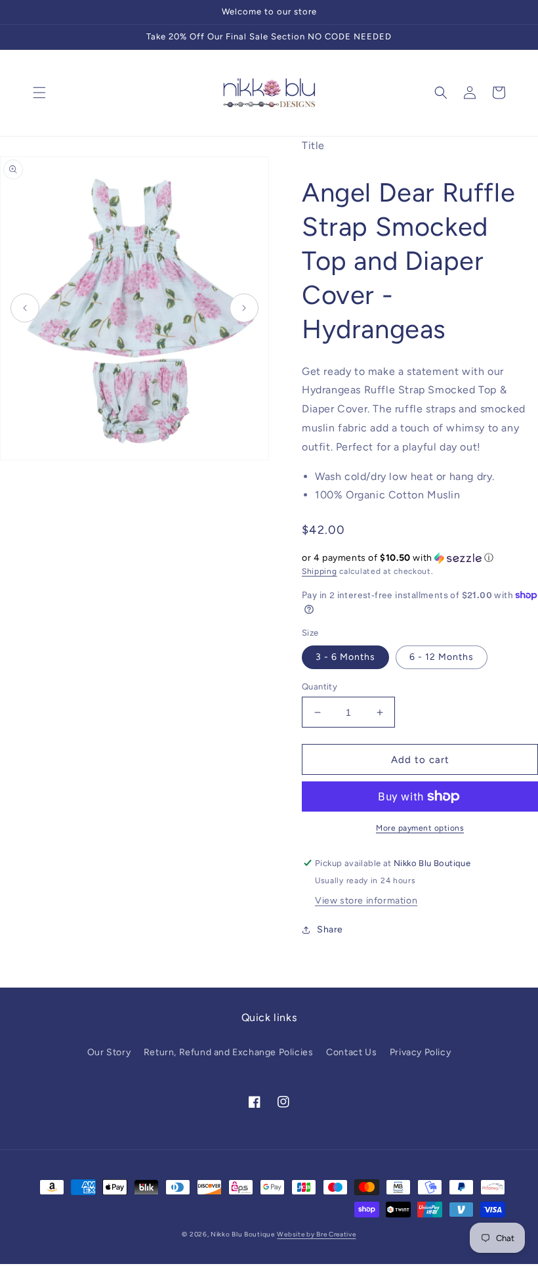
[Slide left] (24, 308)
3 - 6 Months (345, 657)
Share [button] (330, 929)
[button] (39, 92)
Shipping (319, 571)
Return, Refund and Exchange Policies (229, 1052)
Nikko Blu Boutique (243, 1234)
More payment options (420, 828)
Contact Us (351, 1052)
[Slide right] (244, 308)
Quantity (319, 686)
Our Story (109, 1052)
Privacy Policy (420, 1052)
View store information (366, 900)
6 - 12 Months (441, 657)
